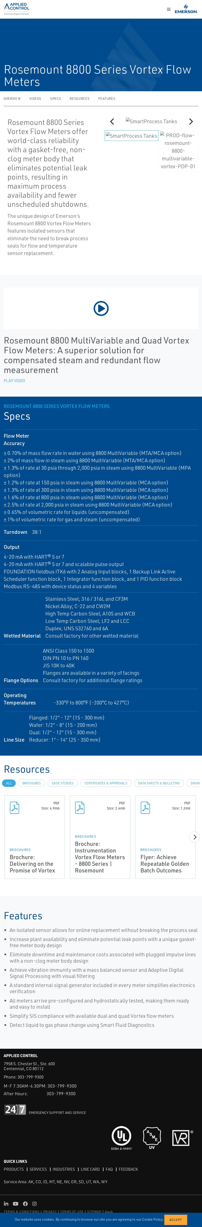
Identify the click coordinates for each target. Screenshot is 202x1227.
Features (106, 99)
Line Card (90, 1169)
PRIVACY (50, 1211)
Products (14, 1169)
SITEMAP (94, 1211)
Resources (79, 99)
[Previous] (112, 121)
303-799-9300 (30, 1076)
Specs (55, 99)
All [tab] (9, 783)
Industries (64, 1169)
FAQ (109, 1169)
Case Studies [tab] (63, 783)
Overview (12, 99)
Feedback (128, 1169)
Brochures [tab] (31, 783)
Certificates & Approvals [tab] (105, 783)
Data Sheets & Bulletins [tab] (159, 783)
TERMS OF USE (72, 1211)
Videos (35, 99)
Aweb (109, 1211)
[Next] (190, 121)
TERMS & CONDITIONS (22, 1211)
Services (38, 1169)
